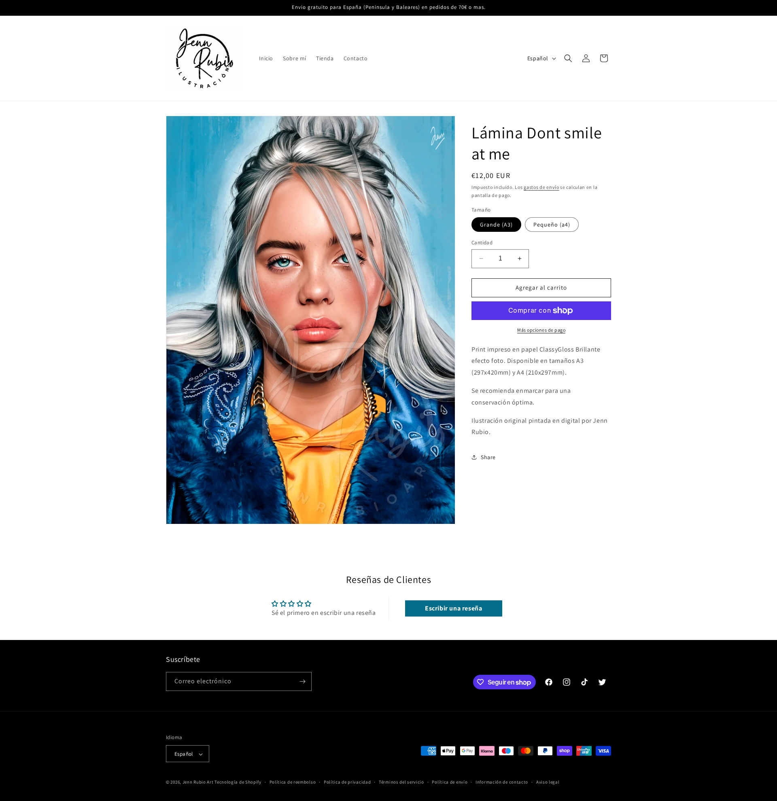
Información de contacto (502, 782)
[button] (568, 58)
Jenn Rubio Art (198, 782)
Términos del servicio (401, 782)
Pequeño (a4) (551, 224)
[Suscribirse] (302, 681)
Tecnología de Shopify (237, 782)
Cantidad (482, 242)
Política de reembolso (293, 782)
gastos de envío (541, 187)
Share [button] (488, 457)
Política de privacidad (347, 782)
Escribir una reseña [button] (453, 608)
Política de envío (449, 782)
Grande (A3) (496, 224)
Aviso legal (548, 782)
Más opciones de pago (541, 330)
